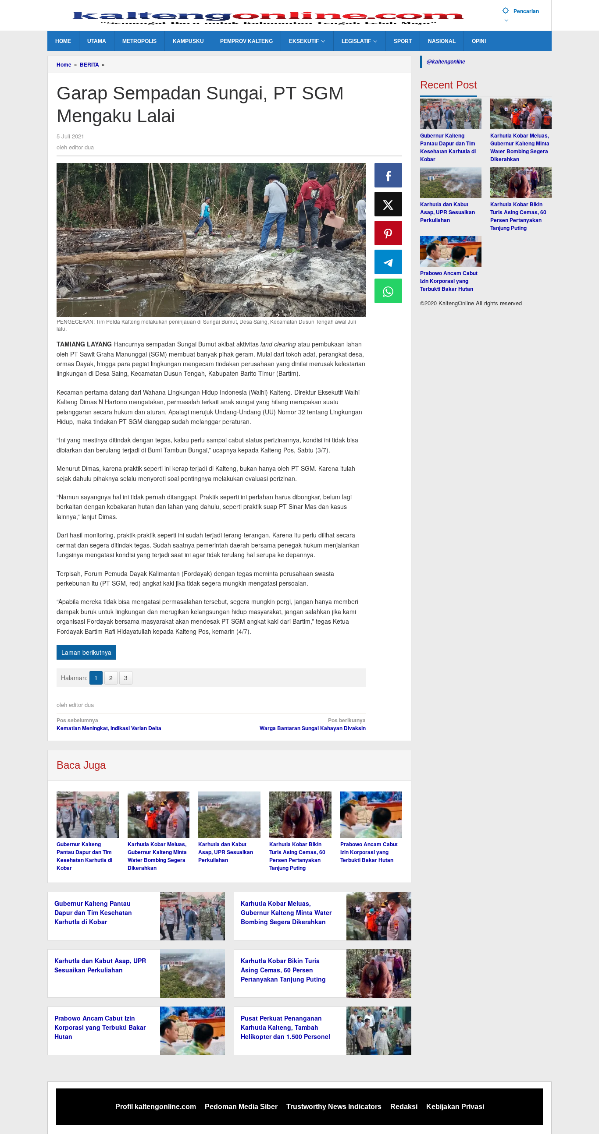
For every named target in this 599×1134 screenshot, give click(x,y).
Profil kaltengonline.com (155, 1106)
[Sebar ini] (388, 175)
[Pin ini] (388, 233)
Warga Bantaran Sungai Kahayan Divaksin (312, 724)
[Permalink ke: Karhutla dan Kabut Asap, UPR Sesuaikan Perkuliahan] (229, 814)
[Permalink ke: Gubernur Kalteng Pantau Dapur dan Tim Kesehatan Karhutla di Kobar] (88, 814)
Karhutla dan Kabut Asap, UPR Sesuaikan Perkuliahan (225, 852)
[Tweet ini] (388, 204)
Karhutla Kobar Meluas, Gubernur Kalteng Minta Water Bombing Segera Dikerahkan (157, 856)
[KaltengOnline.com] (271, 16)
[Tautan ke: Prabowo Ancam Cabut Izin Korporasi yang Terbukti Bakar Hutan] (450, 251)
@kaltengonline (446, 61)
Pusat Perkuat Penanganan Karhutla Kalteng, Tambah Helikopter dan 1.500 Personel (285, 1027)
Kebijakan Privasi (455, 1106)
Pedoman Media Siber (241, 1106)
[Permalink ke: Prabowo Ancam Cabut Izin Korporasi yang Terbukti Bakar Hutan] (371, 814)
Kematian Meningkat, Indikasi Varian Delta (109, 724)
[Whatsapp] (388, 291)
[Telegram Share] (388, 262)
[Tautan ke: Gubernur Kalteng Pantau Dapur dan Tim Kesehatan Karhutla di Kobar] (450, 114)
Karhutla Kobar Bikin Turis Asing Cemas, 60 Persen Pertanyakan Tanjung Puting (297, 856)
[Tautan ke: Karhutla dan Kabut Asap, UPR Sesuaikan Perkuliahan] (450, 182)
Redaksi (403, 1106)
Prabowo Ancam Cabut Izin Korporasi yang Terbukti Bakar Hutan (369, 852)
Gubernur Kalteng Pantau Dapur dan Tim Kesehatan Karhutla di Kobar (84, 856)
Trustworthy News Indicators (334, 1106)
